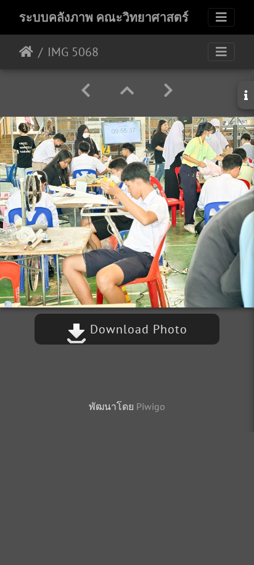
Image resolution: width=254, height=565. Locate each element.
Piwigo (150, 406)
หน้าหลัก (26, 52)
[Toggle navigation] (221, 17)
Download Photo (136, 329)
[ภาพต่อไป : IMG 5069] (168, 90)
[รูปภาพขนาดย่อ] (127, 90)
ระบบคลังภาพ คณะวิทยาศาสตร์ (104, 17)
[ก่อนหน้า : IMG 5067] (85, 90)
